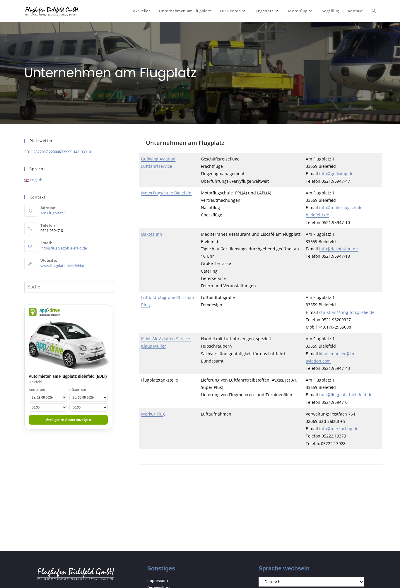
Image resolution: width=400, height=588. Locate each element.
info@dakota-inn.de (338, 249)
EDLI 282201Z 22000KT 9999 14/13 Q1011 (59, 151)
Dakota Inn (151, 234)
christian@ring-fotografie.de (347, 312)
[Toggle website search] (373, 11)
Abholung (38, 390)
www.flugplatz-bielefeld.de (63, 265)
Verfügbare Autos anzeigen (68, 420)
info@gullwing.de (336, 173)
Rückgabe (78, 390)
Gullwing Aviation (158, 159)
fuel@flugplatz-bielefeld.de (345, 394)
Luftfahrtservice (156, 166)
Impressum (157, 580)
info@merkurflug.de (338, 428)
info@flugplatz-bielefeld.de (63, 248)
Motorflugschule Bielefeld (166, 193)
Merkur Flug (153, 414)
